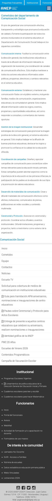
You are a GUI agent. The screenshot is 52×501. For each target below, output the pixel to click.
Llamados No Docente (14, 452)
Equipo (5, 261)
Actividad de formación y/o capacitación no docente (23, 432)
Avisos (7, 420)
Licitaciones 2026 (12, 478)
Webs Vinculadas (11, 473)
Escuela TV (7, 279)
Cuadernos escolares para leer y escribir (21, 391)
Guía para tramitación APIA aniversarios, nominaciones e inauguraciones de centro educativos (24, 300)
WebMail (8, 425)
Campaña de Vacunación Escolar (19, 361)
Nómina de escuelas (13, 462)
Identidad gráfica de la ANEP (18, 336)
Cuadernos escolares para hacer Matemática (24, 396)
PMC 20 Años (9, 342)
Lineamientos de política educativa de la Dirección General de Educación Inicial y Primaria (25, 385)
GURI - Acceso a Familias (15, 457)
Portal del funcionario (13, 415)
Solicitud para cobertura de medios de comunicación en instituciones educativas (23, 288)
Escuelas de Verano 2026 (15, 348)
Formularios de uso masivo (16, 438)
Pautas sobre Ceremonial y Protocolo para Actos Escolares (25, 313)
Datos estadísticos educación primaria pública (24, 467)
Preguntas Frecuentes (12, 3)
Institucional (32, 3)
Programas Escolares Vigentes (17, 378)
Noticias (6, 273)
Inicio (4, 248)
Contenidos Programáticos (15, 354)
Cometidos (7, 254)
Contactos (7, 267)
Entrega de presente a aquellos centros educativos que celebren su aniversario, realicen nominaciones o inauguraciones (23, 325)
